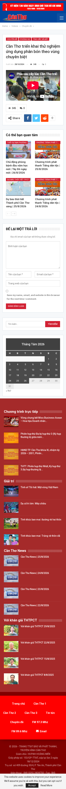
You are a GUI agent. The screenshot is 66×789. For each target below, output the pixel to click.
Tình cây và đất (40, 39)
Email (43, 731)
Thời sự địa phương (17, 142)
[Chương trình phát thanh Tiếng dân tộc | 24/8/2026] (47, 187)
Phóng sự (25, 39)
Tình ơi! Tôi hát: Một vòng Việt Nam (39, 487)
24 (10, 380)
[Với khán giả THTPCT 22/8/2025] (11, 646)
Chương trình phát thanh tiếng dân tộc (48, 142)
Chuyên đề (12, 39)
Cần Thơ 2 (9, 713)
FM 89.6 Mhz (19, 731)
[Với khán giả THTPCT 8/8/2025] (11, 678)
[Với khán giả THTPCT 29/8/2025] (11, 630)
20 (33, 375)
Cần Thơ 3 (31, 713)
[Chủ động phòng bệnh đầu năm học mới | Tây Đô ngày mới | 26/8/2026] (18, 150)
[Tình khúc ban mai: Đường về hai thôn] (11, 523)
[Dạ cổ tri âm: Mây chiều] (11, 507)
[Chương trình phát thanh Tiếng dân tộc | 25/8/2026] (47, 150)
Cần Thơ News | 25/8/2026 (35, 556)
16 (56, 370)
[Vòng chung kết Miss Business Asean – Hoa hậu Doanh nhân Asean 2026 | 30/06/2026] (11, 421)
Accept (32, 785)
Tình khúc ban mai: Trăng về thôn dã (40, 535)
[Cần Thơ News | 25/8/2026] (11, 560)
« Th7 (8, 391)
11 (17, 370)
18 (17, 375)
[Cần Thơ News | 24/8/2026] (11, 577)
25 (17, 380)
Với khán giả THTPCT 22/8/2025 (38, 642)
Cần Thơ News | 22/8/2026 (35, 605)
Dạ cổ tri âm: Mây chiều (33, 503)
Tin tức (50, 713)
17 (10, 375)
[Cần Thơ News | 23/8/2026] (11, 593)
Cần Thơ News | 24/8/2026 (35, 573)
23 (56, 375)
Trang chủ (18, 703)
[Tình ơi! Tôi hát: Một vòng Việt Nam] (11, 491)
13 (33, 370)
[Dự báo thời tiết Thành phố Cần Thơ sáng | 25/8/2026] (18, 187)
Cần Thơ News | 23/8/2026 (35, 589)
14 (41, 370)
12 (25, 370)
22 (48, 375)
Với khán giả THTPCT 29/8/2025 (38, 626)
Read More (46, 785)
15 (48, 370)
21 (41, 375)
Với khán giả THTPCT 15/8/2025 (38, 658)
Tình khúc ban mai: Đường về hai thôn (41, 519)
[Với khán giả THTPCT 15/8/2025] (11, 662)
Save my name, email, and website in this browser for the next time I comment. (33, 297)
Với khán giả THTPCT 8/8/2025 (37, 675)
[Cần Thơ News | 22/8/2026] (11, 609)
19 (25, 375)
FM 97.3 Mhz (40, 722)
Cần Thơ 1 (40, 703)
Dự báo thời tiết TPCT (18, 180)
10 (10, 370)
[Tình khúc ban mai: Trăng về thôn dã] (11, 539)
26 (25, 380)
